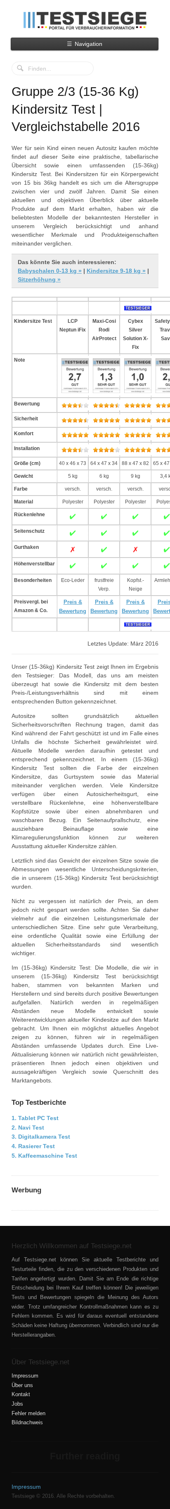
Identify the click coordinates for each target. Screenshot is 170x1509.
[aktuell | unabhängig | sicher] (85, 21)
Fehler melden (28, 1413)
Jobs (17, 1404)
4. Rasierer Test (33, 1146)
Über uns (22, 1385)
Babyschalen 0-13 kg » (50, 270)
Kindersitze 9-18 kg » (116, 270)
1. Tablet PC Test (35, 1118)
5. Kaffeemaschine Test (44, 1155)
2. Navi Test (28, 1127)
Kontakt (21, 1394)
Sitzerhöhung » (39, 279)
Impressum (25, 1376)
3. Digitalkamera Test (41, 1136)
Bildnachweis (27, 1423)
